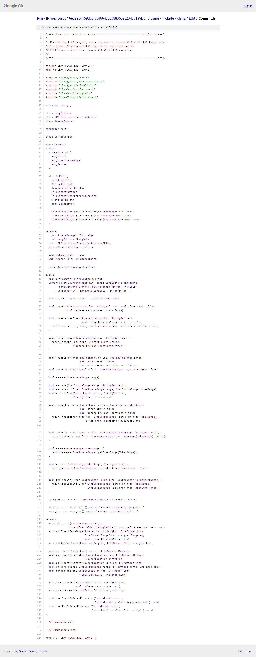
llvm (39, 18)
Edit (192, 18)
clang (154, 18)
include (168, 18)
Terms (43, 651)
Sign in (248, 6)
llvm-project (56, 18)
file (113, 27)
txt (240, 651)
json (249, 651)
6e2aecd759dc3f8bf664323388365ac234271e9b (106, 18)
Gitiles (22, 651)
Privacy (32, 651)
